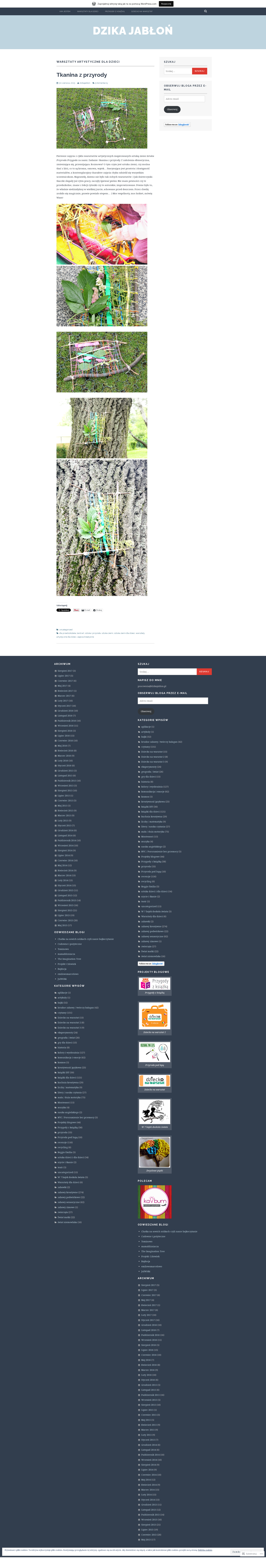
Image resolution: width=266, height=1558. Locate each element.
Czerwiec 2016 (65, 740)
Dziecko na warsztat (142, 11)
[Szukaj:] (178, 71)
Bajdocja (62, 968)
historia (62, 1047)
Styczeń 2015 (64, 825)
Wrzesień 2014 (65, 845)
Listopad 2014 (65, 835)
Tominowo (63, 949)
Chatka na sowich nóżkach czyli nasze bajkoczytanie (86, 939)
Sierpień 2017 (65, 670)
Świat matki (64, 1217)
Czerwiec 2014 (65, 860)
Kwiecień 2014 (65, 870)
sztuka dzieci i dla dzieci (71, 1157)
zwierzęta (63, 1212)
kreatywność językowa (69, 1067)
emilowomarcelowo (68, 974)
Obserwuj (172, 109)
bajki (60, 1002)
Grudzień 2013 (65, 890)
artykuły (62, 997)
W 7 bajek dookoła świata (71, 1177)
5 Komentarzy (101, 83)
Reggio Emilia (65, 1152)
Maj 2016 (62, 745)
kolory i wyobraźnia (68, 1052)
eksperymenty (65, 1032)
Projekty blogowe (67, 1122)
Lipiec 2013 (64, 915)
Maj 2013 (62, 925)
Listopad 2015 (65, 775)
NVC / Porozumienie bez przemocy (76, 1117)
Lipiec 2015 (64, 795)
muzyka (62, 1107)
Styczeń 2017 (64, 705)
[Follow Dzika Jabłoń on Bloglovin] (177, 125)
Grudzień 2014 (65, 830)
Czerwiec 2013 (65, 920)
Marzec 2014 (64, 875)
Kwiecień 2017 (65, 690)
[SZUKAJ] (206, 11)
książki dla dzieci (67, 1077)
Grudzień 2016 (65, 710)
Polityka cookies (205, 1550)
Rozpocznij (166, 4)
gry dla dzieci (65, 1042)
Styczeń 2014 (64, 885)
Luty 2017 (63, 700)
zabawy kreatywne (68, 1192)
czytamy (62, 1012)
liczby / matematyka (68, 1087)
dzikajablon (85, 83)
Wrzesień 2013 (65, 905)
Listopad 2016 (65, 715)
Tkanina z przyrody (81, 74)
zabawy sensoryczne (69, 1202)
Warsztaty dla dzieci (87, 11)
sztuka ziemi (107, 633)
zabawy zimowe (66, 1207)
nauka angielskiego (68, 1112)
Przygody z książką (115, 11)
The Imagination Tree (69, 958)
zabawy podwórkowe (69, 1197)
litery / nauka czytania (70, 1092)
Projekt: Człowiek (67, 964)
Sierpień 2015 (65, 790)
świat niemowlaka (67, 1222)
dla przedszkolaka (67, 633)
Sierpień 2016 (65, 730)
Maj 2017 (62, 685)
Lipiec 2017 (64, 675)
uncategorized (66, 629)
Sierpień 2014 (65, 850)
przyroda (62, 1132)
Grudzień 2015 (65, 770)
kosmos (62, 1062)
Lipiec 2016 (64, 735)
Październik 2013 (67, 900)
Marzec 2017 (64, 695)
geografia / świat (66, 1037)
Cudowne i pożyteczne (70, 943)
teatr (60, 1167)
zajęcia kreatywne (85, 637)
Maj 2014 (62, 865)
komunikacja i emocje (69, 1057)
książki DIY (63, 1072)
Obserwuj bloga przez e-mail (162, 693)
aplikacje (62, 992)
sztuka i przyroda (93, 633)
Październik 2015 (67, 780)
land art (80, 633)
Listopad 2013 (65, 895)
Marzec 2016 (64, 755)
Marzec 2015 (64, 815)
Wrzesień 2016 (65, 725)
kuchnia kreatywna (68, 1082)
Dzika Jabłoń (133, 30)
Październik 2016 (67, 720)
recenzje (62, 1142)
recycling (63, 1147)
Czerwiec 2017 (65, 680)
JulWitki (62, 978)
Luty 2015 (63, 820)
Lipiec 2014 (64, 855)
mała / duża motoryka (69, 1097)
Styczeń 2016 (64, 765)
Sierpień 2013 (65, 910)
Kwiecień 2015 (65, 810)
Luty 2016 (63, 760)
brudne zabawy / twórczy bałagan (76, 1007)
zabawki (62, 1187)
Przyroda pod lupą (68, 1137)
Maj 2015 (62, 805)
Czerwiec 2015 (65, 800)
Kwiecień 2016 (65, 750)
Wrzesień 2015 (65, 785)
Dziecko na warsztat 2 (69, 1022)
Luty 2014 (63, 880)
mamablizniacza (66, 953)
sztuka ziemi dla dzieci (124, 633)
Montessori (64, 1102)
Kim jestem (65, 11)
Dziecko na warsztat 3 (69, 1027)
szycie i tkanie (65, 1162)
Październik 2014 (67, 840)
